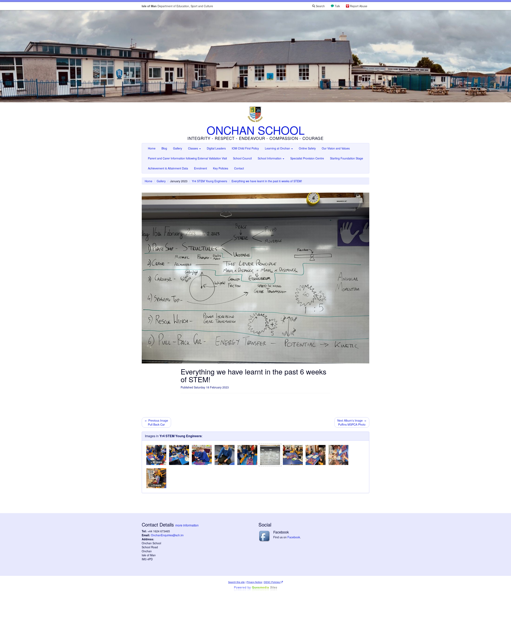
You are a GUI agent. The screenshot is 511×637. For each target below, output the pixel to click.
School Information (270, 158)
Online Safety (307, 148)
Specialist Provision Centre (307, 158)
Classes (193, 148)
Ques (264, 587)
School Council (242, 158)
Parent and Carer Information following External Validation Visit (187, 158)
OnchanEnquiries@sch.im (167, 535)
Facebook (293, 537)
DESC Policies (272, 582)
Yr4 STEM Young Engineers (209, 181)
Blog (164, 148)
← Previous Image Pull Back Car (156, 422)
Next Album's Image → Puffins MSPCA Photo (351, 422)
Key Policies (220, 168)
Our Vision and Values (336, 148)
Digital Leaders (216, 148)
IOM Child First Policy (245, 148)
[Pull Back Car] (179, 455)
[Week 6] (292, 455)
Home (151, 148)
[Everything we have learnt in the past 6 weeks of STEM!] (270, 455)
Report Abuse (358, 6)
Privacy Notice (254, 582)
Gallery (177, 148)
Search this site (236, 582)
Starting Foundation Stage (346, 158)
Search (320, 6)
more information (187, 525)
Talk (337, 6)
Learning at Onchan (278, 148)
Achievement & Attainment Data (168, 168)
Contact (239, 168)
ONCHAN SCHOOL (256, 130)
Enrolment (200, 168)
